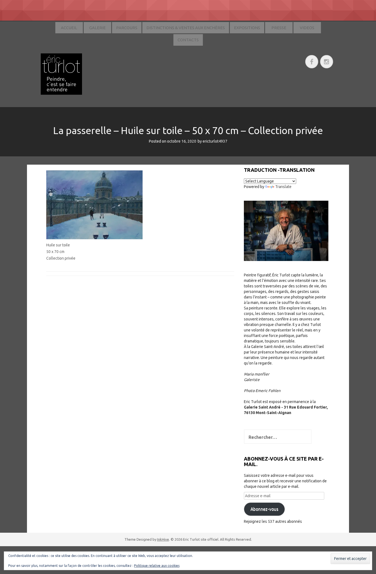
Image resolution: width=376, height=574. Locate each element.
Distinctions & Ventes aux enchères (185, 27)
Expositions (247, 27)
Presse (278, 27)
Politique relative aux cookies (156, 565)
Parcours (126, 27)
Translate (283, 186)
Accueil (69, 27)
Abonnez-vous (264, 509)
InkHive (163, 539)
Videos (307, 27)
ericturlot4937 (215, 141)
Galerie (97, 27)
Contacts (188, 39)
